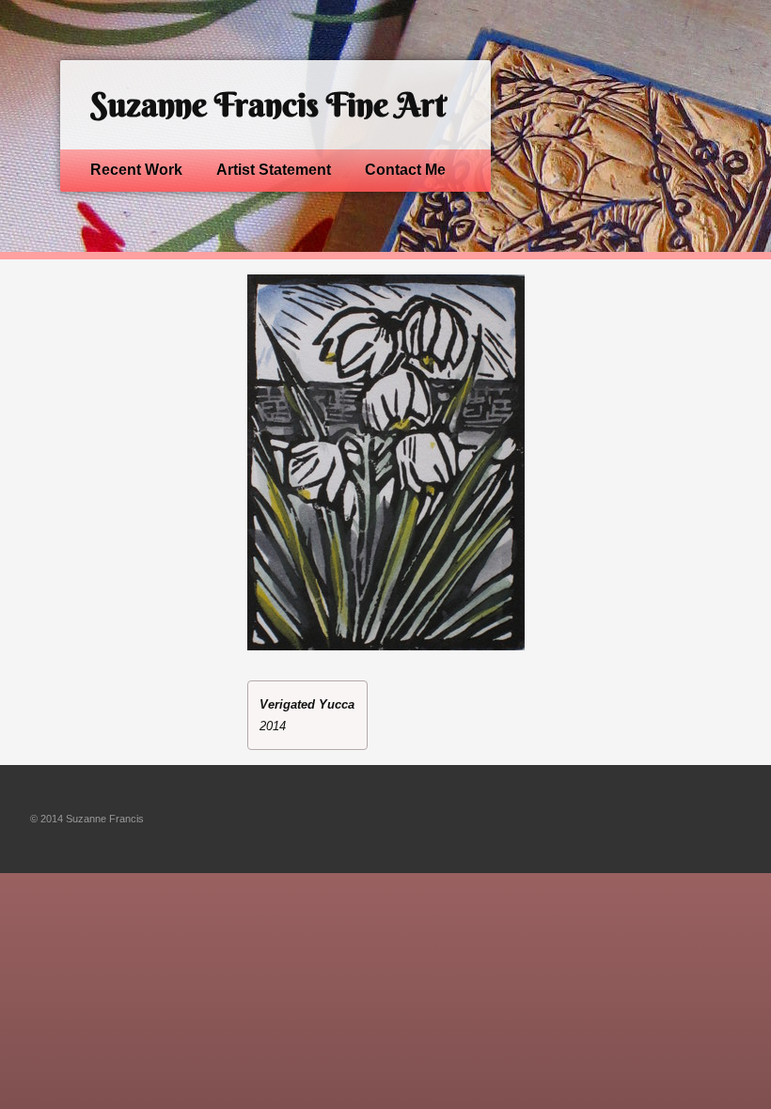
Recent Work (136, 170)
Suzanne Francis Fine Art (268, 105)
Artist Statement (273, 170)
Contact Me (405, 170)
